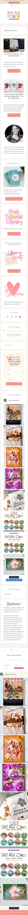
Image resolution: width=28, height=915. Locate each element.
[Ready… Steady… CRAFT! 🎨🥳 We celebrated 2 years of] (14, 414)
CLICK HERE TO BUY (14, 198)
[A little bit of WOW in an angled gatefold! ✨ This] (14, 435)
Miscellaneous (13, 59)
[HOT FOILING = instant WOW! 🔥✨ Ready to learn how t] (14, 543)
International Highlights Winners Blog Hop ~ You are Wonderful (14, 96)
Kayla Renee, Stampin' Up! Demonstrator (14, 15)
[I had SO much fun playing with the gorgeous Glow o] (14, 457)
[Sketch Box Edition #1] (14, 176)
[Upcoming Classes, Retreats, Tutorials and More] (14, 268)
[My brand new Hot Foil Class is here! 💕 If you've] (14, 521)
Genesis (22, 912)
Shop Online (17, 337)
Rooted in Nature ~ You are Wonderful (14, 55)
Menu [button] (15, 5)
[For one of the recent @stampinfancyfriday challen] (14, 564)
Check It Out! (14, 2)
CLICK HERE (14, 233)
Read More (14, 70)
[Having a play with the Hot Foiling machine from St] (14, 500)
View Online (10, 337)
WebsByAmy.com (21, 912)
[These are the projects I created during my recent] (14, 478)
